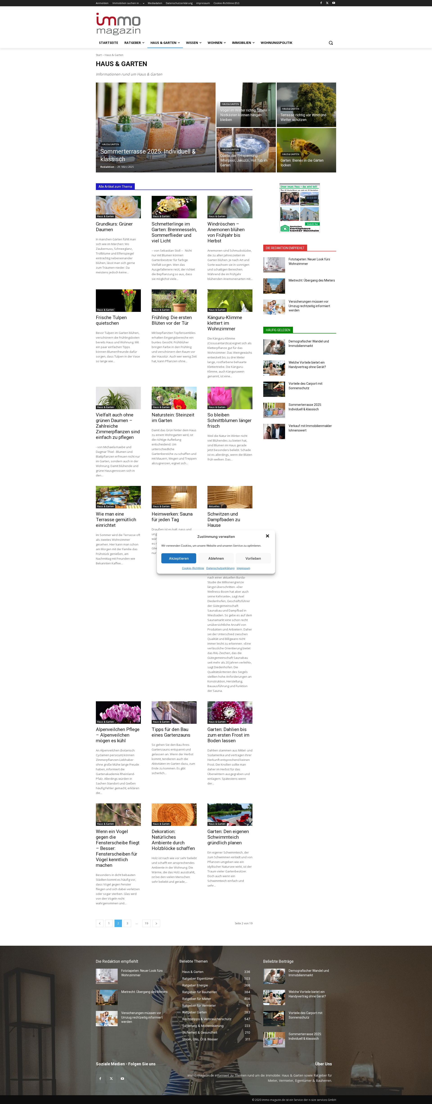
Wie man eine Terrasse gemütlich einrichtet (116, 519)
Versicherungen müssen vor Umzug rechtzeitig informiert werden (309, 306)
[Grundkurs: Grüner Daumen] (118, 207)
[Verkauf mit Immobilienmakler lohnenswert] (274, 431)
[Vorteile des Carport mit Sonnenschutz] (274, 389)
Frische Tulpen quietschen (111, 320)
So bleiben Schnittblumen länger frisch (229, 420)
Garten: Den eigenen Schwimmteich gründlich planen (228, 837)
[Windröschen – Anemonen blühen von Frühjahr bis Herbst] (229, 207)
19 (146, 923)
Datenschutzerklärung (220, 568)
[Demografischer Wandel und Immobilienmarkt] (274, 347)
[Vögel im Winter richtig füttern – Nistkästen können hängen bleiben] (246, 105)
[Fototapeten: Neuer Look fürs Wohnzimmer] (274, 265)
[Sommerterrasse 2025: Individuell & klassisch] (156, 127)
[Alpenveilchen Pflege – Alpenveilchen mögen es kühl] (118, 712)
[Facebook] (321, 3)
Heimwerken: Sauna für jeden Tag (172, 516)
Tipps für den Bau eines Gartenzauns (171, 732)
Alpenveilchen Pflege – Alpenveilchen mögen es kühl (118, 735)
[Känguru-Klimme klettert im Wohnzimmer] (229, 300)
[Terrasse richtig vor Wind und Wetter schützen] (306, 105)
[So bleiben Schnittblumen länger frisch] (229, 398)
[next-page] (156, 923)
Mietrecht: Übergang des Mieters (312, 280)
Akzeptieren (179, 558)
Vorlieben (253, 558)
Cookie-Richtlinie (193, 568)
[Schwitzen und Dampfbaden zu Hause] (229, 497)
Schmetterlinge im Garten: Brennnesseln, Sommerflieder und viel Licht (174, 232)
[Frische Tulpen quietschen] (118, 300)
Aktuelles (214, 506)
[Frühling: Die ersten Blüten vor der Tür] (174, 300)
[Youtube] (333, 3)
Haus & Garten (110, 144)
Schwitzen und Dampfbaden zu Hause (223, 519)
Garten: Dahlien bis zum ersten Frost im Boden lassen (228, 735)
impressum (243, 568)
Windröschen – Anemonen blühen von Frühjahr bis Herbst (226, 232)
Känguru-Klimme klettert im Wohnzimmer (224, 323)
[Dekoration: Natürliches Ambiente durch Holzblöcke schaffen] (174, 814)
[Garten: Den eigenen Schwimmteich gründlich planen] (229, 814)
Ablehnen (216, 558)
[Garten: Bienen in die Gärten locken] (306, 150)
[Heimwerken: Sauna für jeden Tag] (174, 497)
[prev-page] (100, 923)
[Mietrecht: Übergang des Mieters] (274, 286)
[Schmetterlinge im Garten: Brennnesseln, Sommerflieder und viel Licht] (174, 207)
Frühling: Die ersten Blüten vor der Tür (172, 320)
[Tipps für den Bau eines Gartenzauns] (174, 712)
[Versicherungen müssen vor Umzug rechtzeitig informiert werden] (274, 307)
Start (99, 55)
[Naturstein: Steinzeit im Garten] (174, 398)
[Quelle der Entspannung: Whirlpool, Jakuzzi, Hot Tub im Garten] (246, 150)
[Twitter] (327, 3)
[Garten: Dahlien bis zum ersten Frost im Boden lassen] (229, 712)
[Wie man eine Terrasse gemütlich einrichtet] (118, 497)
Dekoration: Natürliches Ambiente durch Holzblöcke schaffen (173, 840)
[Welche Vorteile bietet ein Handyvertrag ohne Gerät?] (274, 368)
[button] (268, 536)
